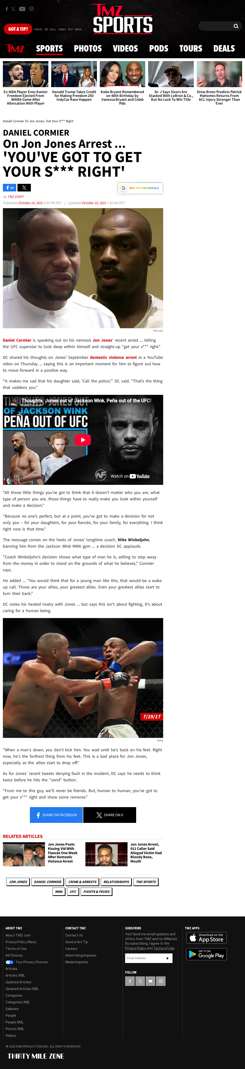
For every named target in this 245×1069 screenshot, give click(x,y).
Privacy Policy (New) (21, 942)
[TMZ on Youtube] (22, 9)
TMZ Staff (15, 196)
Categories (14, 995)
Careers (71, 949)
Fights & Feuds (96, 891)
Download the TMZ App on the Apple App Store (206, 938)
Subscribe (168, 958)
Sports (49, 49)
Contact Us (74, 935)
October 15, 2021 (94, 203)
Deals (224, 49)
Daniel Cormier (47, 881)
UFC (73, 891)
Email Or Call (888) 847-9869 (57, 29)
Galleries (12, 1009)
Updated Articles (18, 982)
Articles (11, 969)
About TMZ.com (18, 935)
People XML (14, 1022)
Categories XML (18, 1002)
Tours (190, 49)
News (15, 48)
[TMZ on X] (14, 9)
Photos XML (15, 1029)
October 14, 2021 (30, 203)
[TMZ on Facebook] (7, 9)
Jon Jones (18, 881)
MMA (58, 891)
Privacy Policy (135, 948)
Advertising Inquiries (80, 955)
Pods (158, 49)
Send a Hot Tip (76, 942)
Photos (88, 49)
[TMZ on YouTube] (150, 981)
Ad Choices (14, 955)
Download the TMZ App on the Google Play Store (206, 954)
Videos (125, 49)
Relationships (116, 881)
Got (18, 29)
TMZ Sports (146, 881)
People (11, 1015)
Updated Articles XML (22, 989)
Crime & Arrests (82, 881)
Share (59, 814)
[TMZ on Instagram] (31, 9)
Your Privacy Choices (31, 962)
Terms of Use (16, 949)
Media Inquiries (76, 962)
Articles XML (15, 975)
